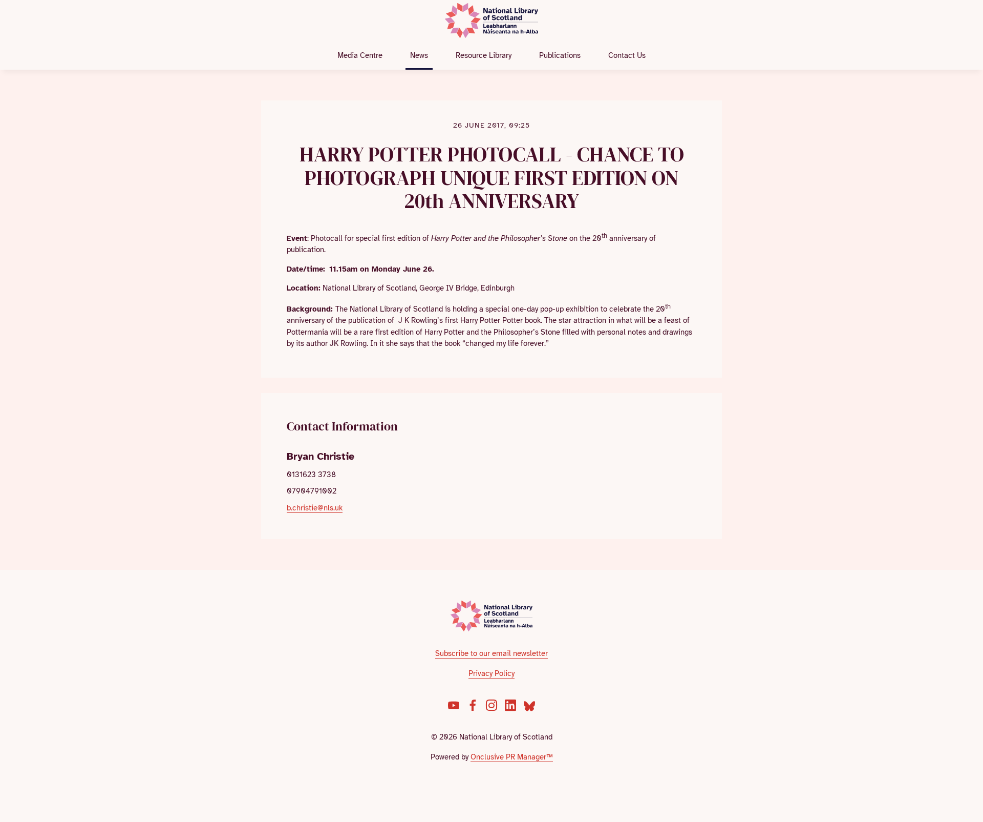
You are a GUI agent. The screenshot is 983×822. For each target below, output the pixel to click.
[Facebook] (472, 705)
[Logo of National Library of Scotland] (492, 616)
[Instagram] (491, 705)
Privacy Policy (491, 673)
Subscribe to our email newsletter (491, 653)
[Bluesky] (529, 705)
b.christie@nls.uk (315, 507)
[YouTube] (453, 705)
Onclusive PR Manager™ (512, 757)
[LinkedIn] (510, 705)
